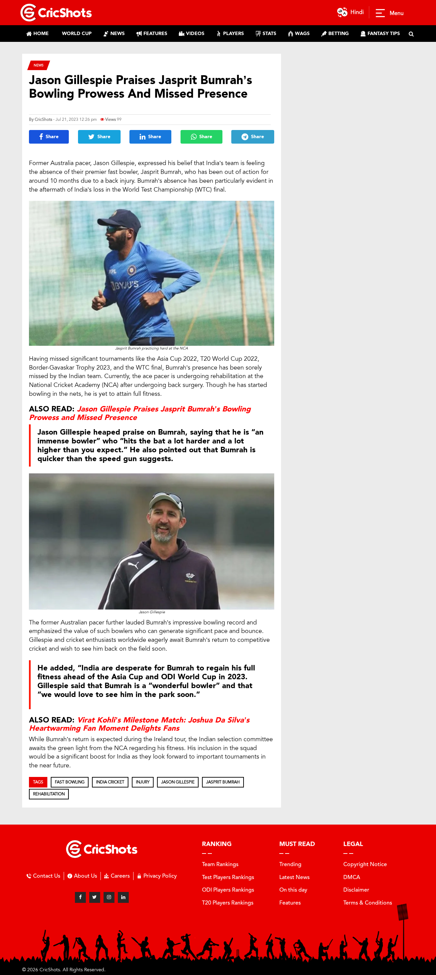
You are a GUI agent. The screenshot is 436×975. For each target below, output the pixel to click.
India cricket (110, 782)
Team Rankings (220, 864)
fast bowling (69, 782)
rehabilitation (49, 794)
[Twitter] (94, 897)
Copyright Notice (365, 864)
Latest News (294, 877)
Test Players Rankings (228, 877)
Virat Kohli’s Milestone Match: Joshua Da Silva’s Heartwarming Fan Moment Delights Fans (139, 724)
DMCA (351, 877)
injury (143, 782)
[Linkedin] (123, 897)
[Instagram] (109, 897)
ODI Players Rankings (228, 889)
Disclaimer (356, 889)
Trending (290, 864)
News (39, 65)
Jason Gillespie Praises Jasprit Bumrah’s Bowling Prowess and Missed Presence (140, 413)
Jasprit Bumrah (223, 782)
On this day (293, 889)
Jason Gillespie (177, 782)
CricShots (43, 119)
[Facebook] (80, 897)
